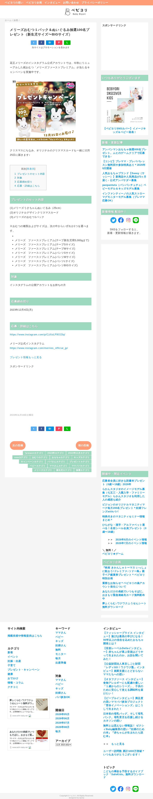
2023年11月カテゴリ (78, 453)
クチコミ (13, 687)
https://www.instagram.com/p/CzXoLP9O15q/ (37, 334)
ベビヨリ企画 (34, 2)
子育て (12, 665)
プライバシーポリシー (95, 2)
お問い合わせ (71, 2)
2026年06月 (62, 718)
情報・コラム (16, 682)
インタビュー (53, 2)
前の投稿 (83, 445)
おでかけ (13, 678)
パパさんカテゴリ (56, 462)
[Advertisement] (51, 389)
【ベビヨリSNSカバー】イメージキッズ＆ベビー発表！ (124, 130)
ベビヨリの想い (14, 2)
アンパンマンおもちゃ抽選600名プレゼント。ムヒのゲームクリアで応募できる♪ (124, 153)
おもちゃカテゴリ (61, 457)
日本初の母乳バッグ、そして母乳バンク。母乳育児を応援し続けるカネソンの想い (123, 717)
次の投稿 (17, 445)
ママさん (60, 632)
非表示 (31, 168)
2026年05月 (62, 714)
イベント (13, 656)
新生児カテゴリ (64, 470)
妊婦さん (60, 645)
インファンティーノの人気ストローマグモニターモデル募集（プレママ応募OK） (123, 197)
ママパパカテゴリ (80, 466)
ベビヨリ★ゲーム (113, 553)
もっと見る (118, 744)
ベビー (59, 637)
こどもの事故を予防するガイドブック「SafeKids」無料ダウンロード (123, 774)
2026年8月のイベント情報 (131, 539)
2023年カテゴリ (56, 453)
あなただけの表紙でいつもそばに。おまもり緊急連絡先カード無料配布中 (123, 595)
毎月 (58, 658)
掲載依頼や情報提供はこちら (25, 635)
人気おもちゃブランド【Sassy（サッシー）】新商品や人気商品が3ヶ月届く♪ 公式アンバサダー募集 (124, 177)
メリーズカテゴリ (43, 470)
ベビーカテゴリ (37, 466)
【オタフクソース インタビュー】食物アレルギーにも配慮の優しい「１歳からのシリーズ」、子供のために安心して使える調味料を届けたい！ (123, 686)
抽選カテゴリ (82, 470)
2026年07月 (62, 722)
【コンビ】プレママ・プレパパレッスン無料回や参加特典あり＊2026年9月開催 (124, 165)
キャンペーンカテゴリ (32, 462)
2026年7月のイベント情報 (131, 543)
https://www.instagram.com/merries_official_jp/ (39, 348)
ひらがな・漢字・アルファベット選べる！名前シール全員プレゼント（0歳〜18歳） (124, 528)
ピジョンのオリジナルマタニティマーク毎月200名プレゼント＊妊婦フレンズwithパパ (124, 508)
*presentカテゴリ (34, 453)
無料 (58, 649)
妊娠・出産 (14, 661)
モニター (60, 654)
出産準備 (60, 662)
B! (50, 42)
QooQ (81, 798)
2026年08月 (62, 727)
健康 (10, 674)
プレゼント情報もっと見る (26, 357)
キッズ (59, 641)
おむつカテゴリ (40, 457)
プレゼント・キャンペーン (24, 669)
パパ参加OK (62, 697)
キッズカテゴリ (81, 457)
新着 (10, 652)
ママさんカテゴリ (58, 466)
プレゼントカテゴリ (79, 462)
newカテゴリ (21, 457)
